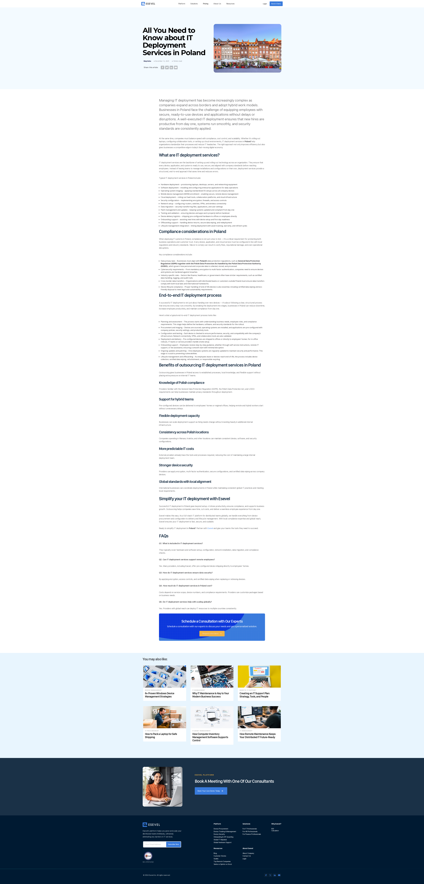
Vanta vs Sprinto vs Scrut (223, 864)
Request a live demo (210, 633)
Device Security (219, 834)
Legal (244, 859)
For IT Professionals (250, 829)
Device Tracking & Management (225, 831)
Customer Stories (220, 856)
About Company (248, 853)
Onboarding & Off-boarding (223, 837)
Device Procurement (221, 829)
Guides (216, 859)
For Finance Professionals (252, 834)
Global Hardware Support (223, 842)
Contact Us (247, 856)
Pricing (205, 4)
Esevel (210, 528)
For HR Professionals (250, 831)
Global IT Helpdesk (220, 840)
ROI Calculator (275, 830)
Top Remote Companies (222, 861)
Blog (215, 853)
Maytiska (147, 61)
